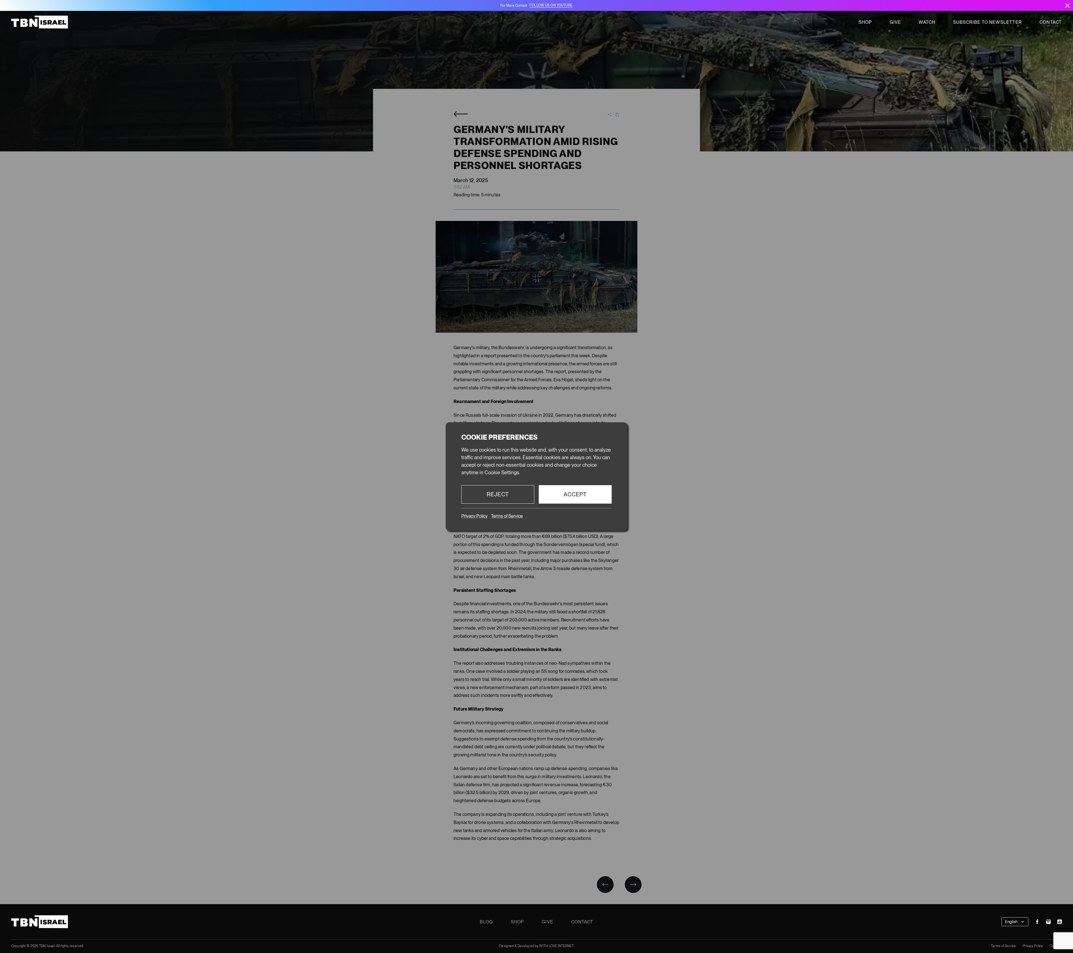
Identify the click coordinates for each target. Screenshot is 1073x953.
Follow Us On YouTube (551, 5)
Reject (498, 494)
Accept (575, 494)
